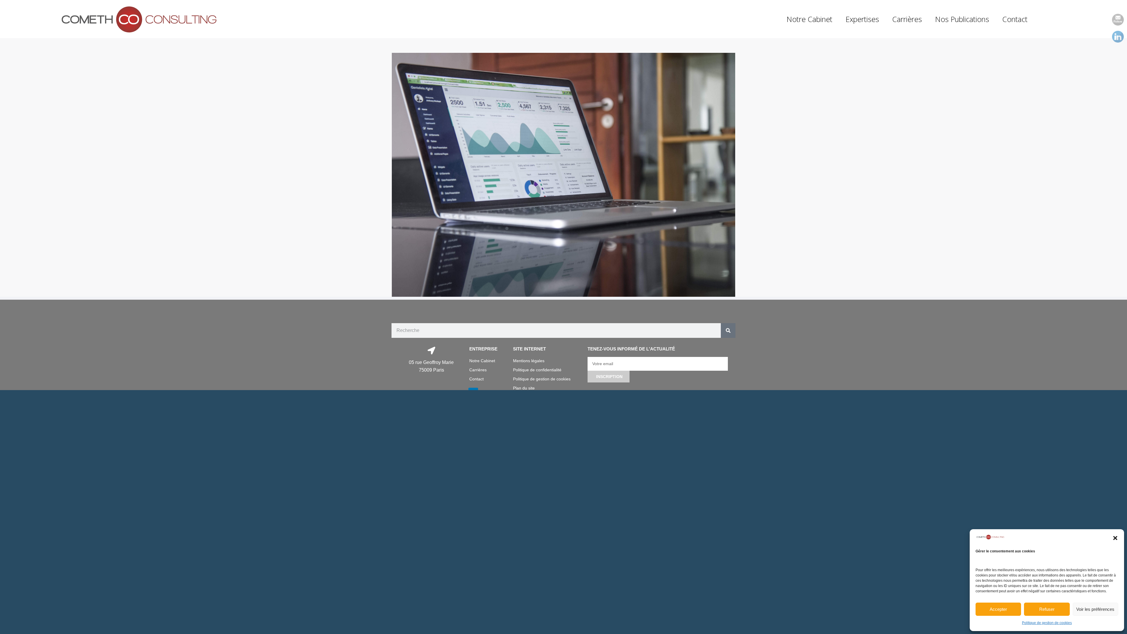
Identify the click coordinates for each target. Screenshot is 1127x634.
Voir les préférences (1095, 609)
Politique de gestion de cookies (1047, 623)
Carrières (907, 19)
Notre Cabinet (809, 19)
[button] (1115, 538)
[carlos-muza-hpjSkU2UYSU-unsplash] (563, 175)
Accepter (998, 609)
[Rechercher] (728, 330)
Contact (1015, 19)
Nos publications (962, 19)
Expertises (862, 19)
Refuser (1047, 609)
